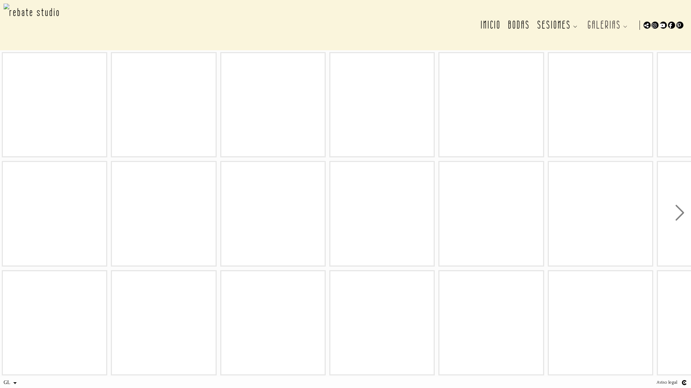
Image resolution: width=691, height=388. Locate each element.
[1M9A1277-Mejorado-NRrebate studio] (163, 213)
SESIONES (554, 25)
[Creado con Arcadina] (684, 382)
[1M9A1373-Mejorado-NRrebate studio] (273, 213)
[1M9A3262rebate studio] (600, 322)
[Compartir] (647, 25)
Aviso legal (666, 382)
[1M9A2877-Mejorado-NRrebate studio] (382, 322)
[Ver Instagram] (655, 25)
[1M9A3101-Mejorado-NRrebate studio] (491, 213)
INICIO (491, 25)
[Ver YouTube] (663, 25)
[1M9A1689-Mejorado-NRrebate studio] (382, 104)
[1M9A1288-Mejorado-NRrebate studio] (163, 322)
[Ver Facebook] (671, 25)
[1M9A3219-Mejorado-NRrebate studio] (600, 213)
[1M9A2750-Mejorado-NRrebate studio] (382, 213)
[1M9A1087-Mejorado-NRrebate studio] (54, 322)
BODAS (519, 25)
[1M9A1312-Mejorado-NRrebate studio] (273, 104)
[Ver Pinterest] (679, 25)
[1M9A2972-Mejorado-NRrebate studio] (491, 104)
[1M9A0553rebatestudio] (54, 104)
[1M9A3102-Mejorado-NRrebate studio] (491, 322)
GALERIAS (604, 25)
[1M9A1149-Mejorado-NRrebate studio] (163, 104)
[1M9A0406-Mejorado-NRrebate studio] (54, 213)
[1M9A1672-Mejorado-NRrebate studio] (273, 322)
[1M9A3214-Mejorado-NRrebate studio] (600, 104)
